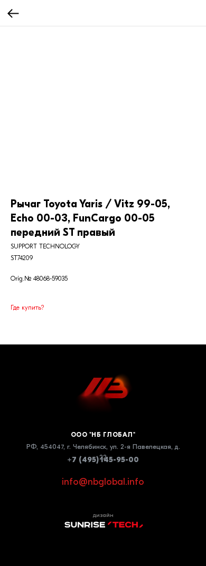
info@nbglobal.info (103, 481)
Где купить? (27, 307)
